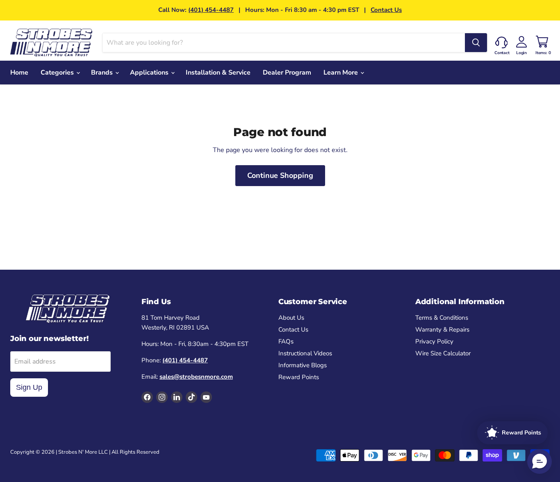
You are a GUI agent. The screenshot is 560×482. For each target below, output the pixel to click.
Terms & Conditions (441, 318)
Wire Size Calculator (443, 353)
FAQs (286, 341)
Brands (102, 72)
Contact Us (386, 10)
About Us (291, 318)
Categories (58, 72)
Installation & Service (218, 72)
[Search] (476, 42)
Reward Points (298, 377)
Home (19, 72)
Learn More (341, 72)
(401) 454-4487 (211, 10)
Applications (150, 72)
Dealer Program (287, 72)
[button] (539, 461)
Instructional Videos (305, 353)
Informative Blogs (302, 365)
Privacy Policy (434, 341)
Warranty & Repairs (442, 329)
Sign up (29, 387)
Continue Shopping (280, 175)
